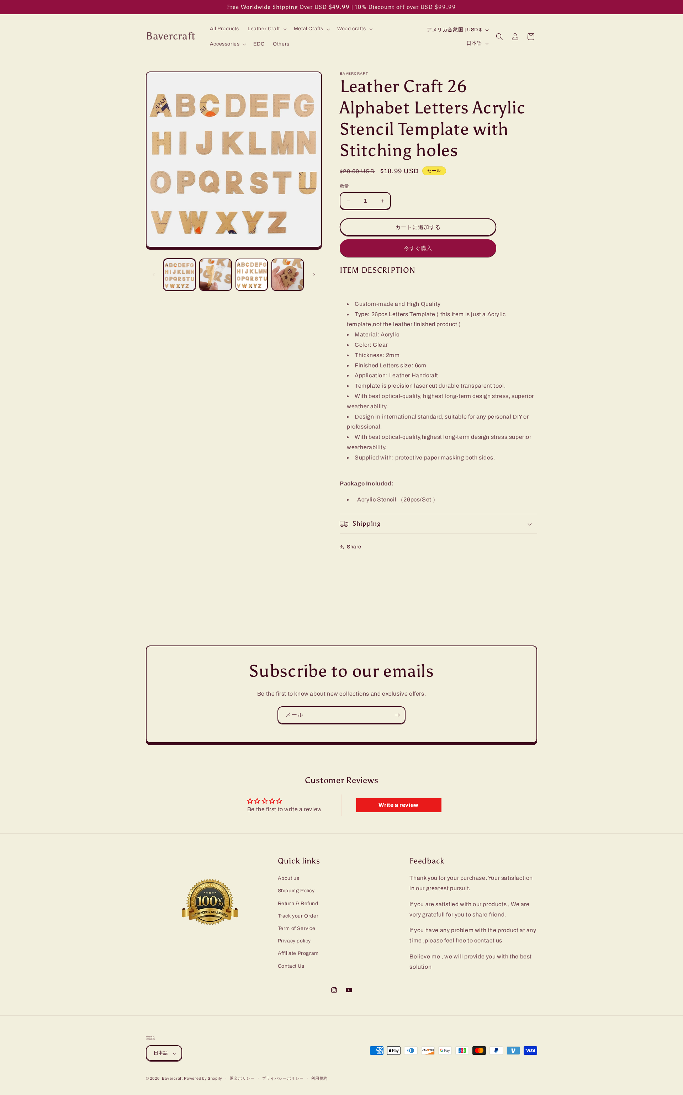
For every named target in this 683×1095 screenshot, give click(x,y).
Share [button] (354, 546)
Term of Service (297, 928)
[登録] (397, 715)
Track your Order (298, 915)
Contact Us (291, 965)
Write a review (398, 805)
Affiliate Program (298, 953)
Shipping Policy (296, 890)
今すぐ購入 (418, 248)
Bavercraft (172, 1079)
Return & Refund (298, 903)
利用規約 (319, 1078)
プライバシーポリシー (283, 1078)
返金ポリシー (242, 1078)
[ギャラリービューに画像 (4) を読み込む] (287, 275)
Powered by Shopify (203, 1079)
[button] (266, 28)
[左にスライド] (154, 274)
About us (289, 878)
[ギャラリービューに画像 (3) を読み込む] (251, 275)
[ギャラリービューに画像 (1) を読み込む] (179, 275)
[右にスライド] (314, 274)
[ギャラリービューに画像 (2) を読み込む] (215, 275)
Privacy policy (294, 940)
